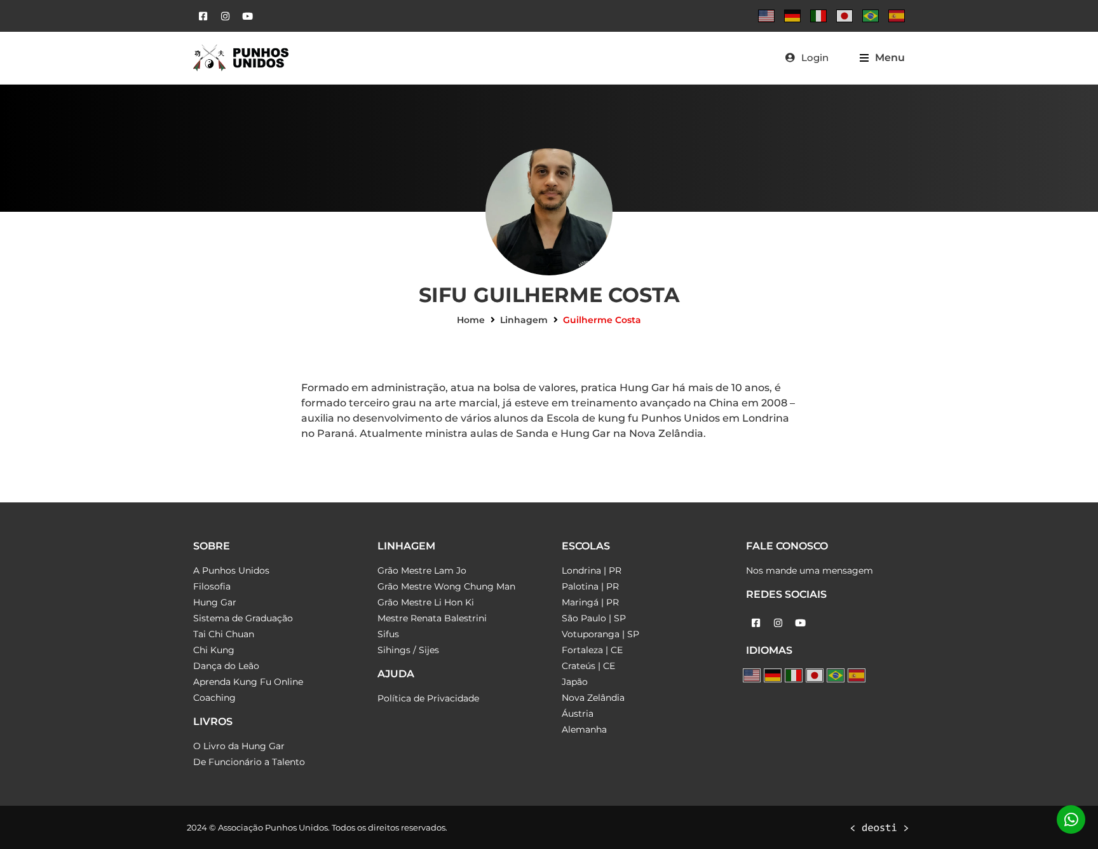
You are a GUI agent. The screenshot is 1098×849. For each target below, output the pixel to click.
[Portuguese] (870, 16)
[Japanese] (844, 16)
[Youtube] (247, 15)
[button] (882, 57)
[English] (766, 16)
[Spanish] (896, 16)
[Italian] (818, 16)
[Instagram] (224, 15)
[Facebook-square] (202, 15)
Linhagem (524, 320)
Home (471, 320)
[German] (792, 16)
